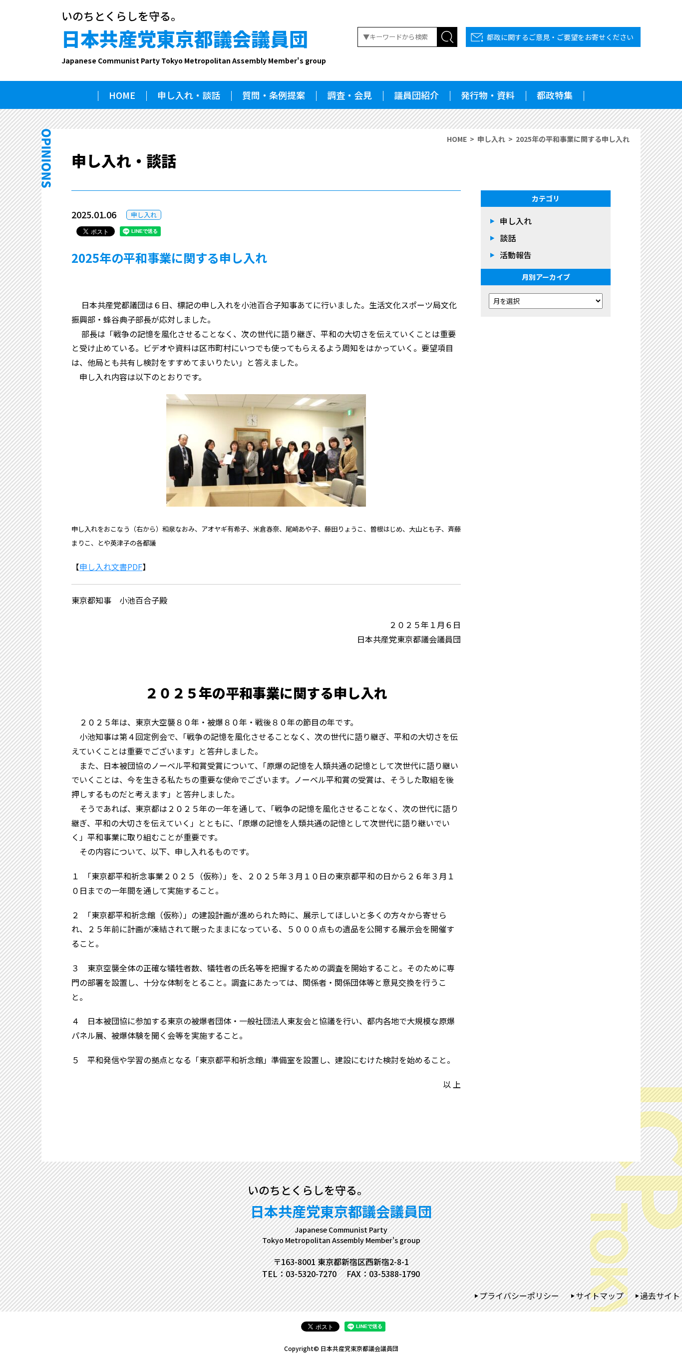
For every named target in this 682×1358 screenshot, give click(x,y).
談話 (508, 238)
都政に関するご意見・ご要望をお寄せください (560, 37)
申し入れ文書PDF (110, 567)
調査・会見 (349, 94)
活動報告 (516, 255)
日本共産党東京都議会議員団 (193, 44)
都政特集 (555, 94)
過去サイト (660, 1296)
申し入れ (491, 139)
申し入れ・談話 (188, 94)
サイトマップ (600, 1296)
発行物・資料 (488, 94)
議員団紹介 (416, 94)
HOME (122, 94)
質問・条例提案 (273, 94)
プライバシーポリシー (519, 1296)
